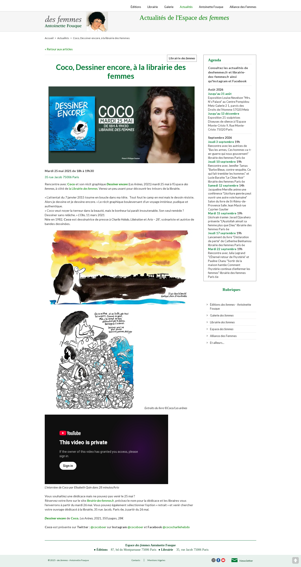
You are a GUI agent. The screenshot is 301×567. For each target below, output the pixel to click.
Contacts (136, 560)
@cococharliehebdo (176, 527)
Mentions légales (156, 560)
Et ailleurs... (217, 342)
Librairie (152, 7)
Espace (221, 329)
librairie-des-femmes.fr (100, 500)
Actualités (186, 7)
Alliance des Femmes (243, 7)
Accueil (49, 38)
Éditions (136, 7)
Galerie (168, 7)
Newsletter (246, 560)
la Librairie (83, 188)
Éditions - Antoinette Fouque (230, 306)
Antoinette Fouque (211, 7)
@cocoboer (98, 527)
